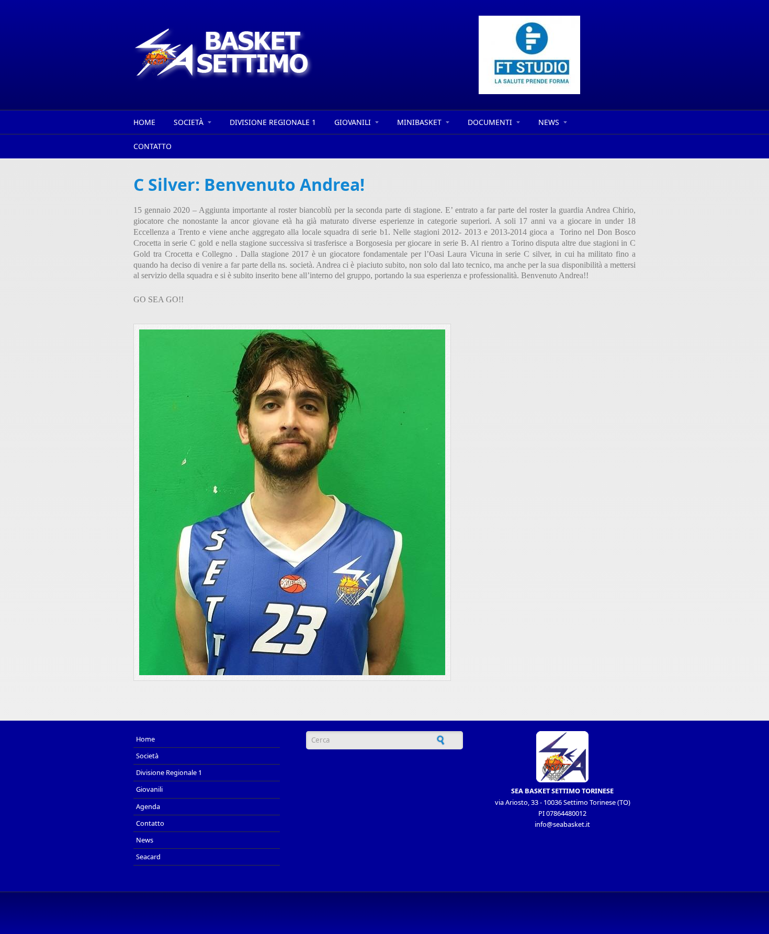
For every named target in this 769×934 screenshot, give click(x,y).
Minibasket (419, 122)
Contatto (152, 146)
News (548, 122)
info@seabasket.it (562, 824)
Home (144, 122)
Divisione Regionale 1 (273, 122)
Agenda (148, 806)
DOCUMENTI (490, 122)
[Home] (290, 54)
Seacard (148, 856)
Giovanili (352, 122)
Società (188, 122)
